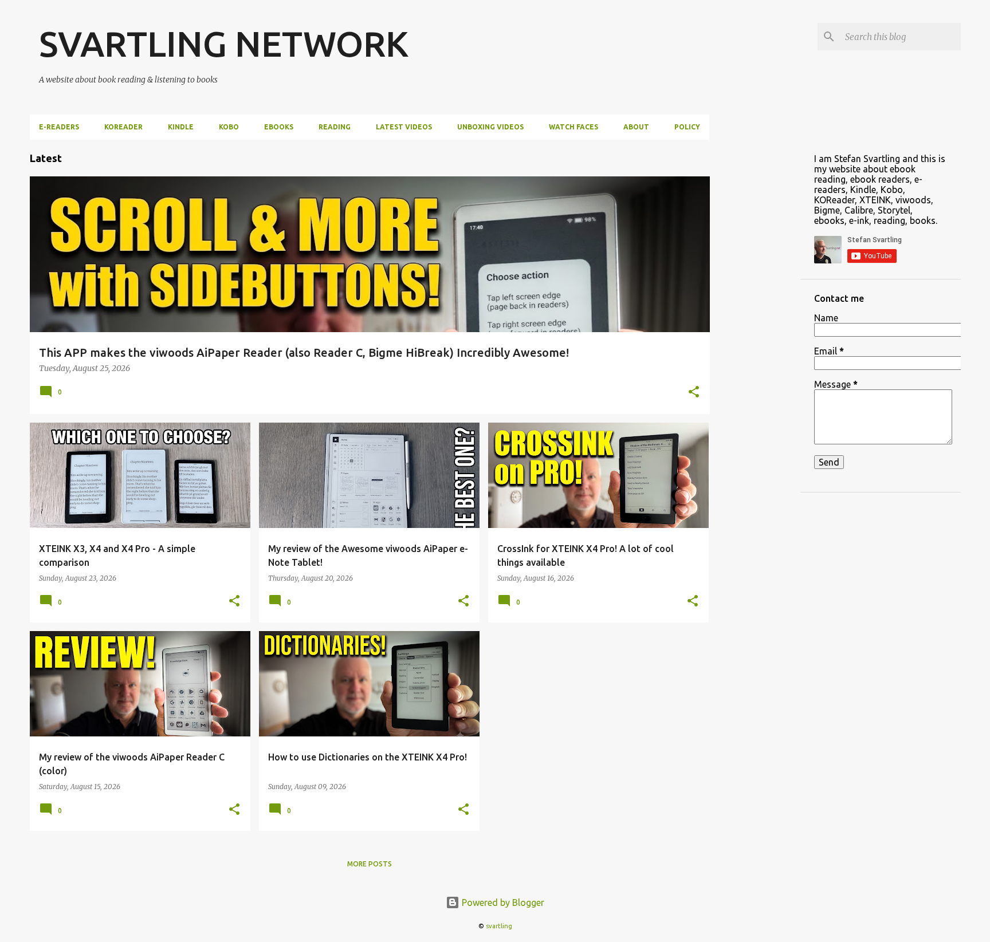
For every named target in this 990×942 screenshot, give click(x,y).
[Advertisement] (755, 311)
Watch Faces (573, 127)
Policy (687, 127)
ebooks (278, 127)
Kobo (229, 127)
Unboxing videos (490, 127)
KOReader (123, 127)
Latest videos (404, 127)
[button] (694, 393)
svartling (499, 926)
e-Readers (59, 127)
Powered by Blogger (501, 902)
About (636, 127)
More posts (369, 864)
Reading (335, 127)
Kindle (181, 127)
